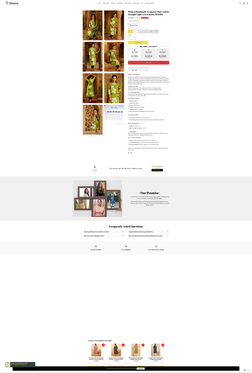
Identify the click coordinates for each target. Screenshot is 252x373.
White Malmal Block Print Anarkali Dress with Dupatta (19, 364)
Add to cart (148, 62)
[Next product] (166, 355)
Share (131, 152)
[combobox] (96, 363)
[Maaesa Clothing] (12, 3)
